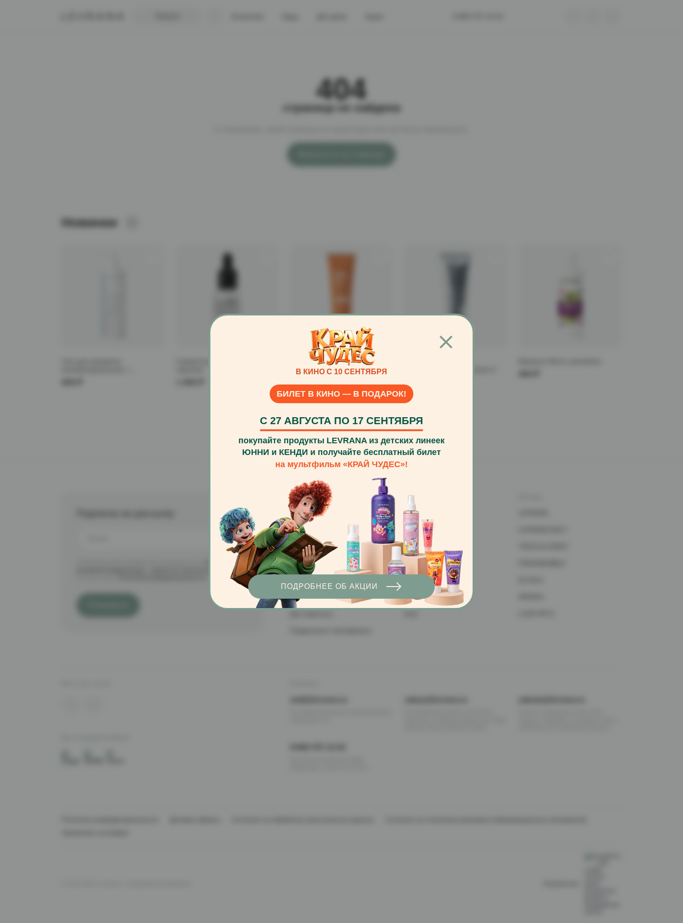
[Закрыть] (445, 342)
